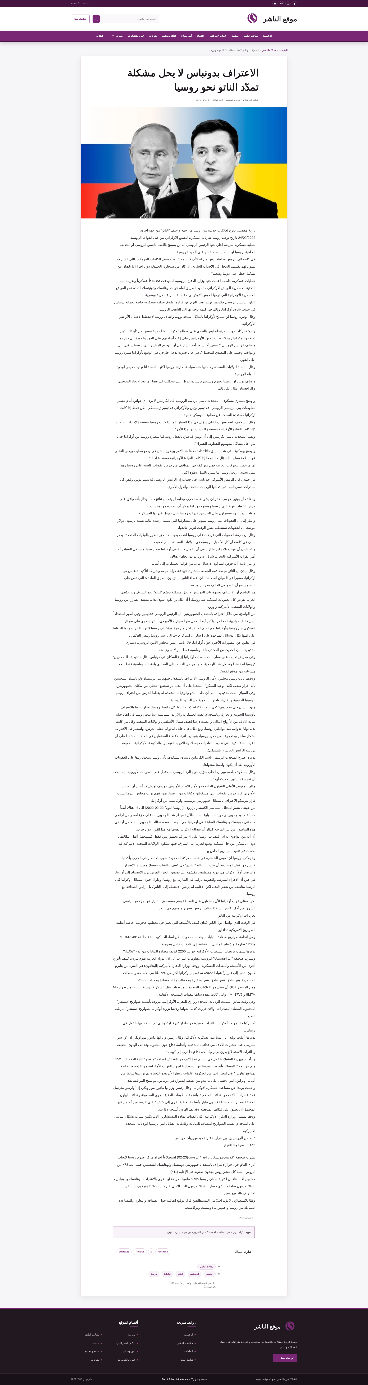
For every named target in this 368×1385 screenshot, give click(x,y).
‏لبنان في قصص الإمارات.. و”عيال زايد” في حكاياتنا (192, 1283)
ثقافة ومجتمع (169, 35)
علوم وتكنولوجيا (136, 35)
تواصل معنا (80, 18)
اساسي (209, 1274)
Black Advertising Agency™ (177, 1379)
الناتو (180, 1274)
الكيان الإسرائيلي (218, 35)
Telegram (140, 1252)
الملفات (188, 1351)
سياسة (235, 35)
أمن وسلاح (186, 35)
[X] (288, 3)
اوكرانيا (167, 1274)
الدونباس (194, 1274)
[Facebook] (294, 3)
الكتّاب (99, 35)
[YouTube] (275, 3)
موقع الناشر (280, 19)
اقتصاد (200, 35)
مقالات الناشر (251, 35)
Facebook (163, 1252)
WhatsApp (124, 1252)
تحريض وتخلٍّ (210, 1286)
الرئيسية (267, 35)
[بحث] (96, 19)
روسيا (154, 1274)
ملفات (119, 35)
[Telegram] (281, 3)
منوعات (153, 35)
